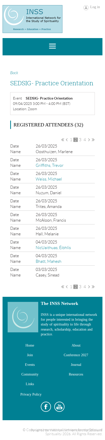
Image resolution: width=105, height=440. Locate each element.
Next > (89, 139)
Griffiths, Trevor (49, 165)
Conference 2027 (76, 355)
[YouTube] (59, 407)
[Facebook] (46, 407)
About (76, 345)
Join (30, 355)
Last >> (93, 139)
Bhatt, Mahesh (48, 261)
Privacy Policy (31, 394)
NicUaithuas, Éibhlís (53, 248)
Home (29, 345)
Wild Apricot (59, 430)
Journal (76, 365)
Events (30, 365)
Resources (76, 374)
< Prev (67, 139)
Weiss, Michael (49, 179)
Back (14, 73)
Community (29, 374)
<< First (62, 139)
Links (30, 384)
